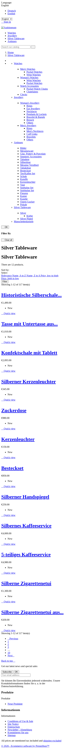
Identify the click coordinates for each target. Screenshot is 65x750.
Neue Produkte (15, 703)
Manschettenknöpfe (23, 221)
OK (5, 227)
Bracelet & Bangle (36, 117)
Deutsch (12, 10)
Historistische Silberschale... (31, 295)
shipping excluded (52, 740)
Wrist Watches (34, 74)
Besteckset (25, 170)
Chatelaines (32, 91)
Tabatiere (24, 159)
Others (30, 122)
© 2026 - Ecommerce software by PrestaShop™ (25, 746)
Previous (13, 638)
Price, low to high (49, 275)
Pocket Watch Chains (37, 88)
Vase (22, 184)
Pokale (23, 204)
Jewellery (12, 35)
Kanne (23, 196)
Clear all (7, 240)
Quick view (8, 313)
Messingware (26, 151)
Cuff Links (32, 134)
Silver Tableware (16, 38)
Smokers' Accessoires (31, 156)
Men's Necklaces (35, 131)
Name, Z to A (34, 275)
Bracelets (31, 136)
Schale (23, 176)
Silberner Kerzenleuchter (28, 381)
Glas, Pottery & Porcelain (33, 153)
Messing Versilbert (29, 165)
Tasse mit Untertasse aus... (29, 324)
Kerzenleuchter (27, 182)
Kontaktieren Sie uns (18, 732)
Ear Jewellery (33, 108)
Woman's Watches (29, 77)
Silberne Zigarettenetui (26, 583)
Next (11, 655)
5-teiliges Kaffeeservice (26, 554)
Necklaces (32, 111)
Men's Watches (27, 69)
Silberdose (25, 162)
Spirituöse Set (27, 190)
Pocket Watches (34, 72)
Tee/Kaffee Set (27, 173)
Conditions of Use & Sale (20, 721)
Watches (12, 33)
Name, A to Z (19, 275)
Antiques (12, 41)
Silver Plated (26, 218)
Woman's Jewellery (29, 103)
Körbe (30, 216)
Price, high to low (10, 278)
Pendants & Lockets (37, 114)
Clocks (23, 94)
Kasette (24, 199)
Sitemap (12, 735)
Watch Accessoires (29, 86)
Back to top (8, 661)
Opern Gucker (27, 201)
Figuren (24, 193)
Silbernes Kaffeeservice (26, 525)
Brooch (30, 120)
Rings (29, 105)
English (11, 13)
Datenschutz (14, 727)
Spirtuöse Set (26, 187)
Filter (5, 281)
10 (9, 652)
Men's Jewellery (28, 125)
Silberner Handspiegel (25, 497)
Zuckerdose (13, 410)
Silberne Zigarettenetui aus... (32, 612)
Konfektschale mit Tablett (29, 352)
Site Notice (13, 724)
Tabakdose (25, 168)
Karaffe (24, 179)
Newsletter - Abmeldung (20, 729)
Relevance (6, 275)
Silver (23, 213)
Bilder (23, 148)
